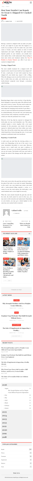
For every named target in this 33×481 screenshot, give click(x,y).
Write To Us (16, 473)
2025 (4, 411)
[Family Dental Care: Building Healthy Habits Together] (24, 262)
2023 (4, 419)
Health (4, 18)
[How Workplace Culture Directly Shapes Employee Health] (9, 241)
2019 (4, 433)
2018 (4, 437)
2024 (4, 415)
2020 (4, 429)
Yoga (16, 312)
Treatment (3, 456)
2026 (4, 384)
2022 (4, 422)
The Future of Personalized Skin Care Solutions (14, 376)
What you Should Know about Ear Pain (25, 225)
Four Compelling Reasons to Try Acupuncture (8, 225)
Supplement (16, 325)
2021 (4, 426)
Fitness (16, 300)
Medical (3, 463)
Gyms (2, 466)
